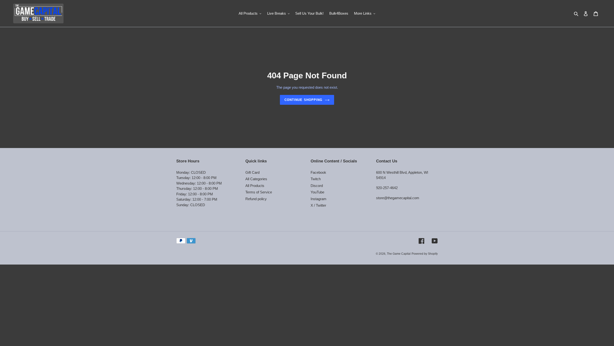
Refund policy (256, 199)
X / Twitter (318, 205)
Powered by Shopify (425, 253)
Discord (317, 186)
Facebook (318, 172)
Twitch (316, 179)
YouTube (317, 192)
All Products (254, 186)
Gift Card (252, 172)
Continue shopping (303, 100)
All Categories (256, 179)
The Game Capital (399, 253)
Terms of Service (258, 192)
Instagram (318, 199)
